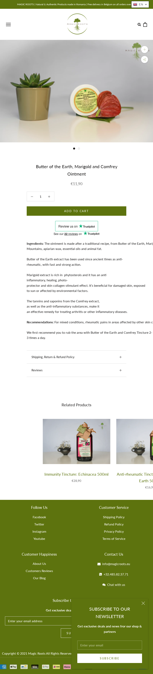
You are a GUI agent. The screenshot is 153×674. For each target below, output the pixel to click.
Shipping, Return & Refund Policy (53, 357)
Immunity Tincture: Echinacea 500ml (76, 474)
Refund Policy (114, 524)
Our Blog (39, 578)
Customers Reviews (39, 571)
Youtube (39, 538)
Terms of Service (113, 538)
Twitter (39, 524)
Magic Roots (36, 653)
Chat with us (116, 584)
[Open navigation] (8, 24)
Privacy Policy (114, 531)
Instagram (39, 531)
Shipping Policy (114, 517)
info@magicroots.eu (116, 564)
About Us (39, 563)
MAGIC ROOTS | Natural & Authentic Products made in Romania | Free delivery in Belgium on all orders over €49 (76, 4)
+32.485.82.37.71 (116, 574)
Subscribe (110, 658)
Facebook (39, 517)
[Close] (143, 603)
